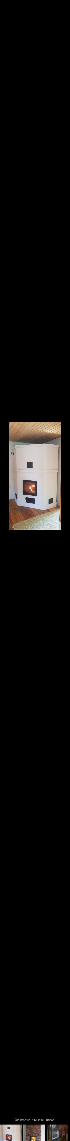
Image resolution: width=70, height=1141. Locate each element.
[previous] (6, 565)
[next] (63, 565)
